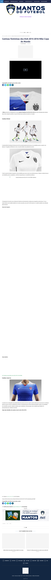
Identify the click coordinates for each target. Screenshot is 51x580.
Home (2, 1)
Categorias (21, 1)
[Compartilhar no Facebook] (3, 85)
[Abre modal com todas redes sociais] (13, 85)
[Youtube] (24, 32)
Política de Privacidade (35, 575)
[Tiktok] (30, 32)
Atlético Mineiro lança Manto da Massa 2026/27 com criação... (13, 550)
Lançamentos (6, 1)
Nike (10, 523)
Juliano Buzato (23, 43)
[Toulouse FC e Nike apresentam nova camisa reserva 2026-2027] (37, 541)
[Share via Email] (26, 527)
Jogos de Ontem (36, 1)
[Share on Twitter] (25, 527)
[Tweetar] (5, 85)
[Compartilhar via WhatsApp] (8, 85)
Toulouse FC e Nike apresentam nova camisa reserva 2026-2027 (37, 550)
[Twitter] (21, 32)
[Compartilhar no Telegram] (10, 85)
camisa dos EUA (10, 496)
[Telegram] (27, 32)
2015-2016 (4, 523)
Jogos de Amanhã (44, 1)
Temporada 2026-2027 (14, 1)
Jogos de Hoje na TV (28, 1)
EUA (7, 523)
